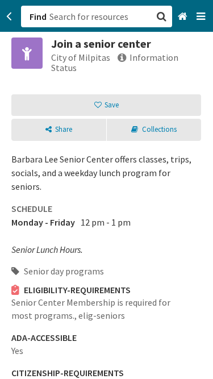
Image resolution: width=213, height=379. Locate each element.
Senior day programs (63, 271)
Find (38, 16)
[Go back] (9, 16)
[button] (106, 189)
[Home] (183, 16)
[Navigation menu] (202, 16)
